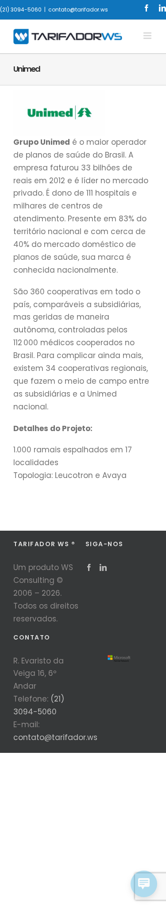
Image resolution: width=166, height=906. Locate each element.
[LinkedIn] (103, 567)
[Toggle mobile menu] (148, 35)
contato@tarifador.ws (78, 9)
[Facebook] (89, 567)
